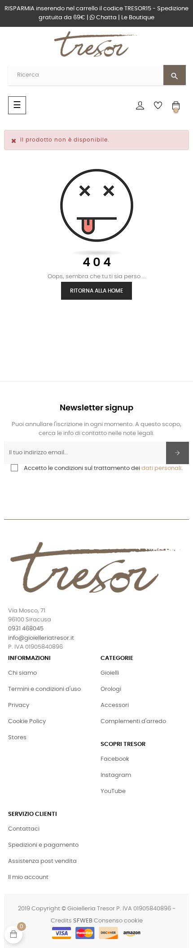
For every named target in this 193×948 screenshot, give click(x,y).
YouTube (113, 791)
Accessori (115, 705)
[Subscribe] (177, 453)
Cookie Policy (27, 721)
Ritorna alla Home (96, 290)
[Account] (140, 105)
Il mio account (28, 877)
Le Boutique (137, 18)
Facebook (115, 759)
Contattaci (23, 829)
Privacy (18, 705)
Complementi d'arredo (133, 721)
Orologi (111, 689)
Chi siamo (22, 673)
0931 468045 (26, 629)
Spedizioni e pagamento (43, 845)
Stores (17, 738)
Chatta (106, 18)
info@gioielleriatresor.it (41, 638)
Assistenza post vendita (42, 861)
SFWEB (82, 921)
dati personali (161, 468)
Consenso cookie (118, 921)
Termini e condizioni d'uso (44, 689)
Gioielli (110, 673)
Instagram (116, 775)
